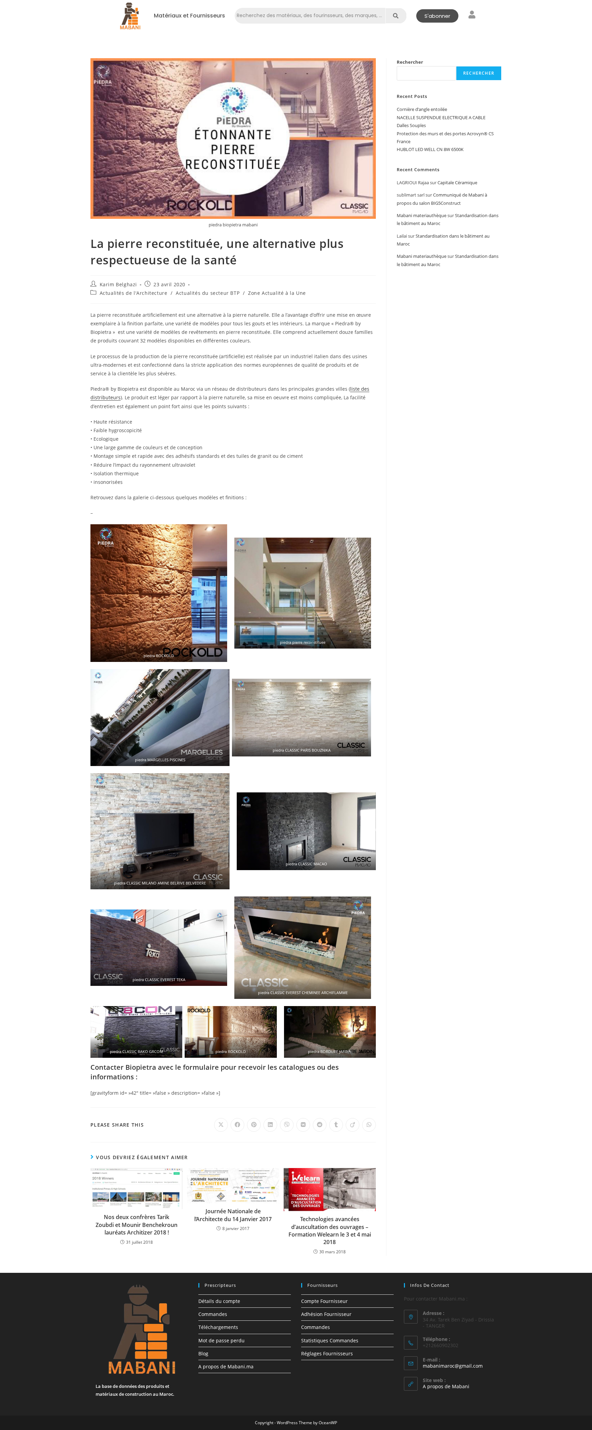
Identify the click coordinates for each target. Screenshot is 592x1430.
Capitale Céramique (457, 182)
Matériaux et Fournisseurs (189, 15)
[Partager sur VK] (303, 1125)
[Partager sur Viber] (287, 1125)
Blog (203, 1353)
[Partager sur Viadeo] (352, 1125)
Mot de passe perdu (221, 1340)
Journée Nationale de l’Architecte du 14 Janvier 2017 (233, 1214)
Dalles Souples (411, 125)
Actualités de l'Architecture (134, 293)
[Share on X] (221, 1125)
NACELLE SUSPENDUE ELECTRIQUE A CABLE (441, 117)
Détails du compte (219, 1301)
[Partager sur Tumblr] (336, 1125)
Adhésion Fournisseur (326, 1314)
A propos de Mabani (446, 1386)
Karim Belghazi (118, 284)
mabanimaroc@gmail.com (453, 1366)
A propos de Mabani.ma (226, 1366)
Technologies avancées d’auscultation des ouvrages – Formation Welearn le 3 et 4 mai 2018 (329, 1230)
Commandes (212, 1314)
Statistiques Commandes (329, 1340)
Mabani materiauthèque (421, 215)
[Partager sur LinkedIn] (270, 1125)
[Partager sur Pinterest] (254, 1125)
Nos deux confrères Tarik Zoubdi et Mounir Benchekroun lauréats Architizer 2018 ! (136, 1224)
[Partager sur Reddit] (319, 1125)
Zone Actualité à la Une (277, 293)
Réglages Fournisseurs (327, 1353)
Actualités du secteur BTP (207, 293)
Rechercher (410, 62)
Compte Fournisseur (324, 1301)
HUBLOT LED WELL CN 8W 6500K (430, 149)
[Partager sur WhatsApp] (369, 1125)
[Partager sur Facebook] (237, 1125)
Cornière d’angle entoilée (422, 109)
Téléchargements (218, 1327)
